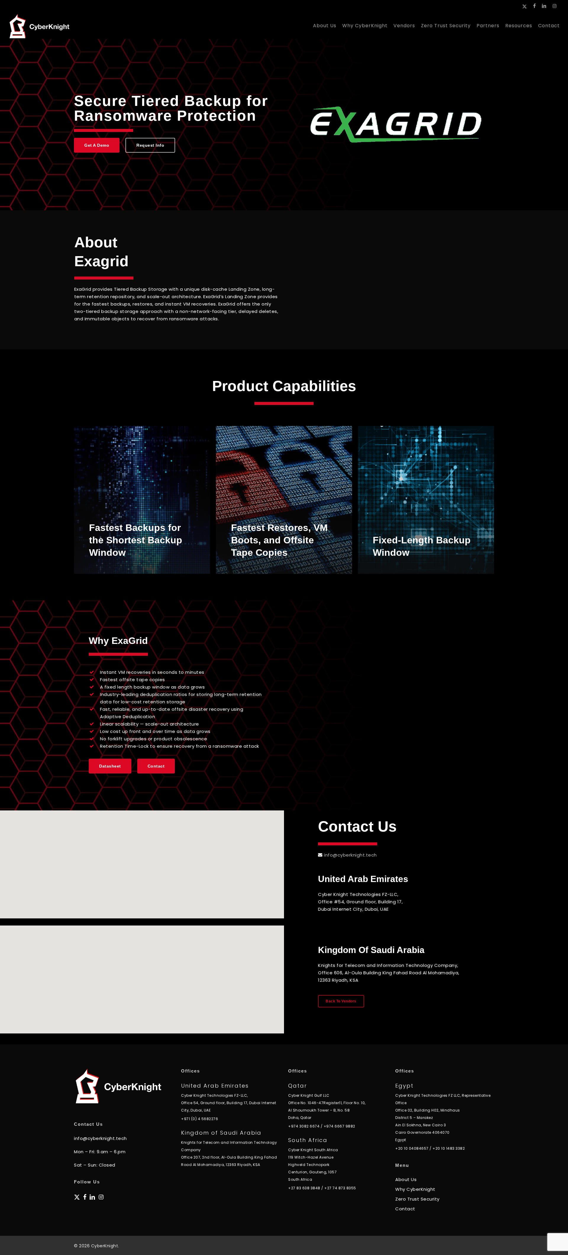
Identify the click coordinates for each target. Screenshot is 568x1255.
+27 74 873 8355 (340, 1188)
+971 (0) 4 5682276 (199, 1118)
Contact (405, 1209)
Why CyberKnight (415, 1189)
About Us (406, 1179)
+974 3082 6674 (304, 1126)
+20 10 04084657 (412, 1148)
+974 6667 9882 (339, 1126)
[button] (97, 145)
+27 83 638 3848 (304, 1188)
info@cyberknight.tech (350, 855)
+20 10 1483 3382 (449, 1148)
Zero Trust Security (417, 1199)
